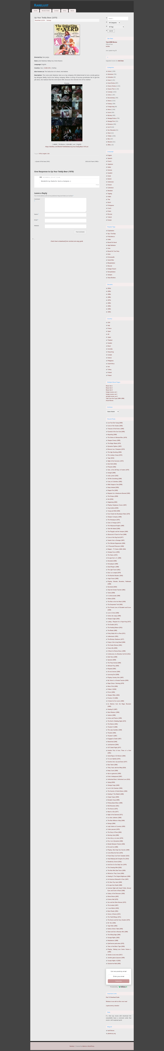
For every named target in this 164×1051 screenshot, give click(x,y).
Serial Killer (111, 260)
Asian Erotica (111, 83)
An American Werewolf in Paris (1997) (118, 879)
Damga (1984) (111, 823)
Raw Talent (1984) (112, 764)
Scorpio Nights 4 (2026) (114, 960)
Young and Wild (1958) (114, 511)
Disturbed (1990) (112, 561)
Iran (109, 366)
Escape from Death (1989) (115, 885)
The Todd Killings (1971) (114, 917)
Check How (54, 241)
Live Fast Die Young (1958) (115, 423)
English (45, 153)
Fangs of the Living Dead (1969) (116, 642)
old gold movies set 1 (112, 396)
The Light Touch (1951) (114, 569)
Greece (110, 357)
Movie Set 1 (109, 386)
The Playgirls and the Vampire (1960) (118, 531)
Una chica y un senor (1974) (115, 838)
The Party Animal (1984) (114, 663)
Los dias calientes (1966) (114, 817)
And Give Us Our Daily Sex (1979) (117, 864)
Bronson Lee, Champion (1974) (116, 449)
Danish (109, 179)
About (72, 11)
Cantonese (111, 187)
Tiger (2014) (111, 458)
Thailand (110, 340)
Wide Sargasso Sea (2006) (115, 484)
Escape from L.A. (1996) (114, 558)
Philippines (111, 360)
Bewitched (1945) (112, 741)
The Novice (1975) (113, 808)
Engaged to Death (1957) (114, 738)
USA (48, 153)
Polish (109, 211)
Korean (110, 220)
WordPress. (91, 1046)
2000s (109, 291)
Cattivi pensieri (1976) (114, 829)
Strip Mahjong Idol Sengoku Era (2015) (118, 858)
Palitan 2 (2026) (112, 689)
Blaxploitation (111, 263)
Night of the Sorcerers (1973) (115, 461)
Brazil (109, 346)
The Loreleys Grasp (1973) (115, 455)
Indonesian (111, 182)
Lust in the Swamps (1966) (115, 788)
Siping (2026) (111, 782)
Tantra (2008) (111, 592)
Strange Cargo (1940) (113, 785)
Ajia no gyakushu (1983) (114, 773)
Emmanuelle (111, 257)
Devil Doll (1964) (112, 464)
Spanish (110, 158)
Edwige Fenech (112, 269)
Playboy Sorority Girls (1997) (115, 677)
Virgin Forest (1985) (113, 578)
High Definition (112, 245)
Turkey (109, 369)
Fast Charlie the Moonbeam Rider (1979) (119, 514)
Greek (109, 176)
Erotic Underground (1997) (115, 776)
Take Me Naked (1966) (114, 528)
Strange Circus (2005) (114, 552)
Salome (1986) (112, 715)
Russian (110, 214)
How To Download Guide (112, 997)
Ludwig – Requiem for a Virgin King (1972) (119, 621)
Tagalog (110, 193)
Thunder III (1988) (112, 727)
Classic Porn (111, 89)
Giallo (109, 239)
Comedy (110, 92)
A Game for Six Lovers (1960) (116, 701)
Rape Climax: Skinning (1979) (116, 683)
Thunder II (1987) (112, 735)
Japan (109, 337)
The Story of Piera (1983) (114, 832)
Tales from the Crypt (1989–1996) (115, 398)
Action (109, 71)
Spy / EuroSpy (112, 233)
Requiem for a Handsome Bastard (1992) (119, 493)
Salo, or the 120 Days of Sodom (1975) (118, 470)
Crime (109, 95)
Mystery (110, 115)
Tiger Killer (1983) (112, 926)
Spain (109, 331)
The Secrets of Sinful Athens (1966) (117, 791)
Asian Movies (109, 400)
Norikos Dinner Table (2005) (115, 928)
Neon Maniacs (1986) (113, 712)
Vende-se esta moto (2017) (115, 954)
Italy (109, 325)
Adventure (110, 74)
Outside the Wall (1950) (114, 963)
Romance (110, 124)
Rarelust (41, 5)
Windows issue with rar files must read (116, 1001)
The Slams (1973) (112, 555)
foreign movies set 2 (111, 394)
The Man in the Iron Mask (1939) (117, 601)
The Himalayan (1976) (114, 519)
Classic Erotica (112, 86)
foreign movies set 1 (111, 392)
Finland (110, 372)
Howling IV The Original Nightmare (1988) (119, 876)
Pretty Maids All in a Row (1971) (116, 633)
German (110, 170)
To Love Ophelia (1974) (114, 759)
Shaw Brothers (112, 277)
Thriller (109, 136)
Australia (110, 349)
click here (121, 61)
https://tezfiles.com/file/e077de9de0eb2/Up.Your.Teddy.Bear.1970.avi (66, 146)
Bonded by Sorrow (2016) (114, 861)
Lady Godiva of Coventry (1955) (116, 826)
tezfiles (108, 46)
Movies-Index (46, 11)
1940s (109, 309)
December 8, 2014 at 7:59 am (51, 177)
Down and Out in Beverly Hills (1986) (118, 931)
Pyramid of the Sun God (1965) (116, 431)
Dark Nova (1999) (112, 657)
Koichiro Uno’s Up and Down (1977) (117, 761)
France (109, 328)
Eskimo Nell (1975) (113, 899)
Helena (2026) (111, 598)
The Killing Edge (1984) (114, 934)
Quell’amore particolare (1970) (116, 943)
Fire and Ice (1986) (113, 847)
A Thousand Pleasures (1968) (116, 546)
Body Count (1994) (113, 770)
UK (108, 334)
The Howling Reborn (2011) (115, 627)
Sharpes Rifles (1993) (113, 695)
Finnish (110, 184)
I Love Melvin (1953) (113, 908)
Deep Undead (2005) (113, 487)
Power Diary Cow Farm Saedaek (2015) (118, 855)
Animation (110, 77)
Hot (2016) (110, 499)
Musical (110, 266)
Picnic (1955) (111, 692)
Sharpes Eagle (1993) (113, 618)
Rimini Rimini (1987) (113, 896)
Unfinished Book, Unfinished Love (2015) (119, 779)
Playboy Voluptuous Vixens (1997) (117, 505)
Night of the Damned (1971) (115, 814)
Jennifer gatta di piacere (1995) (116, 957)
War (109, 139)
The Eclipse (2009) (113, 496)
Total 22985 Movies (111, 42)
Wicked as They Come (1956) (116, 873)
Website (36, 225)
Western (110, 142)
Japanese (110, 164)
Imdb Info (47, 68)
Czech (109, 208)
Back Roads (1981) (113, 911)
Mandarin (110, 190)
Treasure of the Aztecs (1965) (116, 428)
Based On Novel (112, 242)
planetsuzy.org (112, 1033)
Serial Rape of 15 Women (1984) (116, 756)
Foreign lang (111, 106)
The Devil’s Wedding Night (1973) (117, 721)
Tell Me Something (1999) (115, 478)
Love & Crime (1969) (113, 613)
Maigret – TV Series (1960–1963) (117, 549)
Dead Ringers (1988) (113, 566)
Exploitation (111, 230)
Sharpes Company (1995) (115, 517)
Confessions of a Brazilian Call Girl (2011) (119, 654)
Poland (109, 375)
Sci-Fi (109, 127)
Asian (109, 80)
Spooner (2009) (112, 660)
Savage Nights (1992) (113, 937)
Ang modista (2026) (113, 508)
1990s (109, 294)
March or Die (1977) (113, 811)
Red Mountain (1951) (113, 806)
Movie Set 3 (109, 390)
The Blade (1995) (112, 630)
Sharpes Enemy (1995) (114, 440)
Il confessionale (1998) (114, 595)
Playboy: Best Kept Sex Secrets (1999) (118, 850)
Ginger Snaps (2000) (113, 797)
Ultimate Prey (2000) (113, 665)
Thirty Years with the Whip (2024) (117, 767)
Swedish (110, 173)
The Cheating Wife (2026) (115, 867)
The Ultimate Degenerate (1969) (116, 543)
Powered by (114, 987)
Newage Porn (111, 121)
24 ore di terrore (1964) (114, 671)
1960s (109, 303)
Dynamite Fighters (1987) (114, 446)
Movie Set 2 (109, 388)
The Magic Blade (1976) (114, 443)
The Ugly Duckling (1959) (114, 452)
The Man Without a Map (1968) (116, 820)
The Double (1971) (113, 624)
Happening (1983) (112, 502)
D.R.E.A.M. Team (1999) (92, 161)
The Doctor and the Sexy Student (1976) (119, 920)
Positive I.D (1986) (113, 698)
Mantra (84, 1046)
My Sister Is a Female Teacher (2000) (118, 680)
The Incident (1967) (113, 905)
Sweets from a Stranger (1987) (116, 540)
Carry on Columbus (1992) (115, 481)
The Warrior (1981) (113, 724)
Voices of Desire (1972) (114, 914)
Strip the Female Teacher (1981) (116, 590)
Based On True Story (113, 251)
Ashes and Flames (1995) (115, 718)
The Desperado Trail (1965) (115, 604)
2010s (109, 288)
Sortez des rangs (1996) (114, 615)
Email (36, 220)
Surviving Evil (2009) (113, 674)
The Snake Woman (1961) (115, 645)
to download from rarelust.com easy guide (70, 241)
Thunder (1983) (112, 733)
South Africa (111, 363)
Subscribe (118, 981)
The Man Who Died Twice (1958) (116, 870)
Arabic (109, 196)
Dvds (109, 254)
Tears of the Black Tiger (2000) (116, 946)
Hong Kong (111, 352)
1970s (40, 153)
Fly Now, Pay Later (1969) (115, 882)
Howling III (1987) (112, 709)
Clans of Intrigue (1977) (114, 522)
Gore (109, 248)
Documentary (111, 97)
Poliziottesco (111, 236)
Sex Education (112, 130)
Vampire (110, 274)
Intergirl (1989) (112, 472)
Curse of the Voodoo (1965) (115, 425)
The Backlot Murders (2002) (115, 575)
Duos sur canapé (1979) (114, 572)
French (109, 161)
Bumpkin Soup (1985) (113, 800)
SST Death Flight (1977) (114, 747)
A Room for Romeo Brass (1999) (116, 651)
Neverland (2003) (112, 587)
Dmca (64, 11)
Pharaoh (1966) (112, 467)
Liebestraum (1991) (113, 636)
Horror (109, 109)
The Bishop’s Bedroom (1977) (116, 639)
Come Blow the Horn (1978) (115, 853)
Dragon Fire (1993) (113, 490)
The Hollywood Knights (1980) (116, 525)
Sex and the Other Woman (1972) (117, 902)
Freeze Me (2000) (112, 648)
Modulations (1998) (113, 940)
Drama (109, 100)
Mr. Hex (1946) (112, 923)
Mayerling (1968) (112, 434)
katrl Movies (111, 1030)
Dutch (109, 202)
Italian (109, 167)
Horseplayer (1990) (113, 564)
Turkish (110, 217)
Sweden (110, 343)
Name (36, 214)
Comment (36, 200)
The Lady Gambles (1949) (115, 730)
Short (109, 133)
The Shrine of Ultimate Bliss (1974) (117, 437)
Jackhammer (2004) (113, 744)
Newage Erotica (112, 118)
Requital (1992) (112, 668)
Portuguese (111, 205)
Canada (110, 355)
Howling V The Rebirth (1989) (116, 794)
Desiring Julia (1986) (113, 835)
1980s (109, 297)
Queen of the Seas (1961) (42, 161)
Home (35, 11)
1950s (109, 306)
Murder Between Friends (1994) (116, 844)
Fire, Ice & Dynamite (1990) (115, 841)
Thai (109, 199)
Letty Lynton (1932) (113, 475)
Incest (109, 112)
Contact (56, 11)
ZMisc (109, 144)
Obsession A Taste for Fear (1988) (117, 534)
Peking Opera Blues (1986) (115, 803)
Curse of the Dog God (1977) (115, 537)
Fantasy (49, 20)
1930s (109, 312)
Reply (97, 184)
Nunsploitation (111, 272)
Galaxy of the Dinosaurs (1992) (116, 893)
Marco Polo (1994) (113, 686)
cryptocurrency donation (112, 1005)
